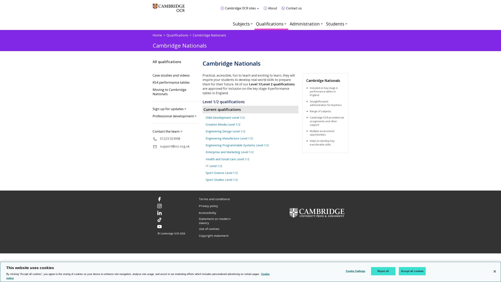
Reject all (383, 271)
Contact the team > (167, 131)
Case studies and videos (171, 75)
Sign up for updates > (169, 109)
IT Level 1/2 (214, 166)
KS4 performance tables (171, 82)
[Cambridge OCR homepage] (169, 10)
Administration (305, 24)
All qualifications (167, 61)
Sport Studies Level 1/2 (222, 180)
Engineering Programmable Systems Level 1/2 (237, 145)
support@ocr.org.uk (175, 146)
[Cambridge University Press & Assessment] (317, 212)
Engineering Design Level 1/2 (225, 131)
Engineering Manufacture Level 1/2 (229, 138)
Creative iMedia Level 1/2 (223, 124)
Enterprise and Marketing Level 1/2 (230, 152)
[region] (250, 272)
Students (335, 24)
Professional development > (174, 116)
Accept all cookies (412, 271)
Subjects (241, 24)
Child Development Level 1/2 (225, 117)
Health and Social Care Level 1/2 (227, 159)
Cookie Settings (355, 271)
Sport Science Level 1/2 (222, 173)
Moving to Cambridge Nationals (169, 92)
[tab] (250, 102)
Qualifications (269, 24)
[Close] (494, 271)
